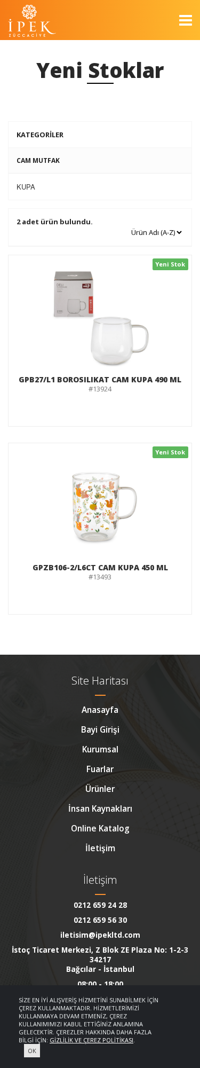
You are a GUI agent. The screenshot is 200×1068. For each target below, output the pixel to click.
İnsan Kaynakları (100, 808)
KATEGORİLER (40, 134)
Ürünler (100, 789)
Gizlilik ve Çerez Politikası (91, 1040)
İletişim (100, 848)
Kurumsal (100, 749)
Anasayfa (100, 710)
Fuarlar (100, 769)
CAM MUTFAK (38, 160)
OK (32, 1051)
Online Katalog (100, 828)
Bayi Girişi (100, 729)
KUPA (26, 187)
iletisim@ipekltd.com (100, 935)
